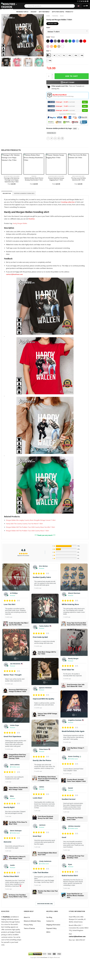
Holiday (33, 12)
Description (7, 193)
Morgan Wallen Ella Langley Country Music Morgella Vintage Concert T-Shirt (31, 520)
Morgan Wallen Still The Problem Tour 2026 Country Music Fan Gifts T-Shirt (30, 527)
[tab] (6, 193)
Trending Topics (22, 12)
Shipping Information (53, 925)
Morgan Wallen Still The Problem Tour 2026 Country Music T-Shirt (27, 531)
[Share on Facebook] (48, 138)
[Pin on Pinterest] (58, 138)
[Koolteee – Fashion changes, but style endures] (10, 6)
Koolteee (6, 917)
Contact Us (50, 921)
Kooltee (32, 219)
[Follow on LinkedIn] (87, 1)
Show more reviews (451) (45, 903)
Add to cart (71, 76)
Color (48, 37)
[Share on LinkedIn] (62, 138)
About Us (27, 917)
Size (48, 51)
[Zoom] (4, 54)
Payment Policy (51, 928)
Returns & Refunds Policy (32, 921)
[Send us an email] (83, 1)
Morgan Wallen (51, 133)
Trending (55, 16)
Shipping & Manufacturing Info (24, 193)
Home (48, 16)
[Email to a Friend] (55, 138)
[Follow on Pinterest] (85, 1)
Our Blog (49, 917)
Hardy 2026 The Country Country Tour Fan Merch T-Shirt (24, 524)
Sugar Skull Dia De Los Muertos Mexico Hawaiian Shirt (75, 895)
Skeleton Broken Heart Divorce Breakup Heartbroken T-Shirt (34, 179)
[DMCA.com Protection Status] (35, 954)
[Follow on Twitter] (82, 1)
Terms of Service (29, 928)
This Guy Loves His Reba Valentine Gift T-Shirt (78, 179)
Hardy (75, 128)
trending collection (68, 202)
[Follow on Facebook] (78, 1)
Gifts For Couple (58, 12)
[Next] (40, 35)
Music (62, 16)
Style (48, 27)
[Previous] (4, 35)
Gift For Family (44, 12)
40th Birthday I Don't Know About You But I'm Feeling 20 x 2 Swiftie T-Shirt (47, 778)
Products (69, 12)
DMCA (48, 932)
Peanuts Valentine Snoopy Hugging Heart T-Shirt (56, 179)
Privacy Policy (28, 925)
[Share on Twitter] (51, 138)
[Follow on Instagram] (80, 1)
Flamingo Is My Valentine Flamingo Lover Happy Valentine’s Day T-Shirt (11, 180)
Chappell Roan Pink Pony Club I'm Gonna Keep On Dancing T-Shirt (17, 756)
